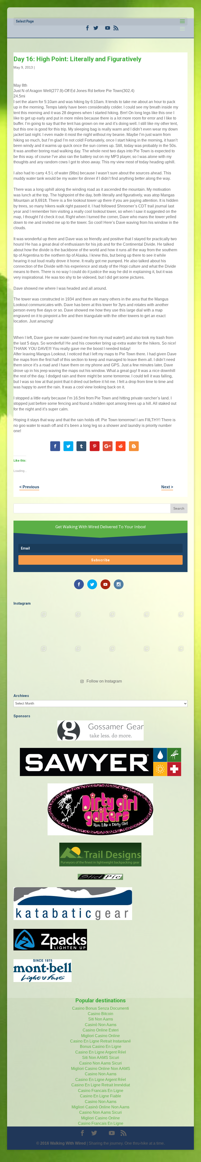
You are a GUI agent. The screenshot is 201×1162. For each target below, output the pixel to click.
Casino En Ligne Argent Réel (100, 1052)
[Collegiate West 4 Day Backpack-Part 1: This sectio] (169, 660)
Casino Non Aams (100, 1074)
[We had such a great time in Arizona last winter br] (32, 660)
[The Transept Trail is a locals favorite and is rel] (100, 626)
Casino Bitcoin (100, 1014)
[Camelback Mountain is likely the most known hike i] (66, 626)
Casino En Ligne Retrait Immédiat (100, 1085)
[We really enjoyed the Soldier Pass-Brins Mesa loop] (135, 626)
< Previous (29, 487)
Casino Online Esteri (101, 1030)
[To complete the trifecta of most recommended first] (169, 626)
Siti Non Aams (100, 1019)
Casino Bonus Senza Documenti (100, 1008)
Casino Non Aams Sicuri (100, 1063)
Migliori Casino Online (100, 1036)
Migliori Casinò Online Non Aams (100, 1107)
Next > (167, 487)
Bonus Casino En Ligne (100, 1046)
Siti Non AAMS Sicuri (100, 1057)
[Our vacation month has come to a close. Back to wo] (100, 660)
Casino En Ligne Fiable (100, 1096)
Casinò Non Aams (100, 1025)
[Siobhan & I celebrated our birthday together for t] (66, 660)
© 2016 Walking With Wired (61, 1143)
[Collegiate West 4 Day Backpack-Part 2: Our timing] (135, 660)
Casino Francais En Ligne (100, 1091)
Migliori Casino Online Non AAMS (100, 1068)
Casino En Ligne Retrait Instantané (100, 1041)
